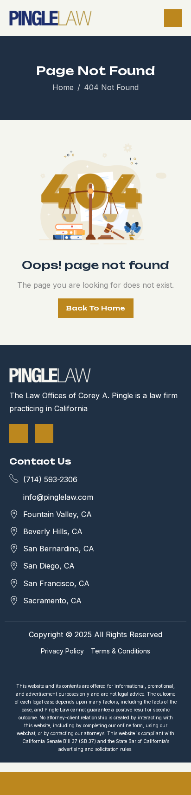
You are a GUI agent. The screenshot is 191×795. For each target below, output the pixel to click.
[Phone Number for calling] (32, 783)
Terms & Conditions (120, 651)
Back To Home (95, 308)
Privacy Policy (62, 651)
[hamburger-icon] (173, 18)
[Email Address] (95, 783)
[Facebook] (18, 433)
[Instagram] (44, 433)
